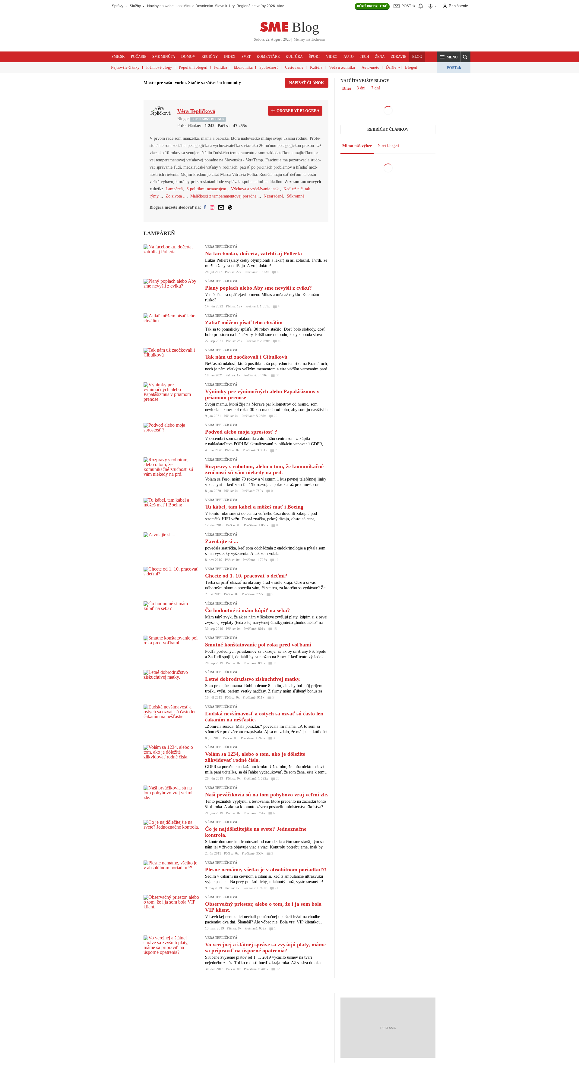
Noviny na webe (160, 6)
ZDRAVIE (398, 56)
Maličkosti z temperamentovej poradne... (225, 196)
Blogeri (411, 67)
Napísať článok (306, 82)
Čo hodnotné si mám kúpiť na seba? (247, 610)
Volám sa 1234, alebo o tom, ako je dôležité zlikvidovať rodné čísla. (255, 757)
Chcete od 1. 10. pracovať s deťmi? (246, 576)
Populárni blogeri (193, 67)
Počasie (138, 56)
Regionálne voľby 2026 (255, 6)
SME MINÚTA (163, 56)
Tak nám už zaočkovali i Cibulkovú (246, 357)
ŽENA (380, 56)
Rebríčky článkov (388, 129)
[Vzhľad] (432, 6)
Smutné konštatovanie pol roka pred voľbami (258, 645)
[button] (448, 56)
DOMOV (188, 56)
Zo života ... (176, 196)
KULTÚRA (294, 56)
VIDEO (331, 56)
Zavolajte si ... (221, 541)
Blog (305, 27)
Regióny (209, 56)
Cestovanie (294, 67)
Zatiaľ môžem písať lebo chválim (244, 322)
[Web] (230, 207)
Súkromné (295, 196)
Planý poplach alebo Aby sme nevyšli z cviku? (258, 288)
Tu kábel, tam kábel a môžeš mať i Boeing (254, 507)
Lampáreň (174, 189)
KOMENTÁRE (268, 56)
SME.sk (118, 56)
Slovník (221, 6)
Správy (118, 6)
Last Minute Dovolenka (194, 6)
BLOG (417, 56)
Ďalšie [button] (391, 67)
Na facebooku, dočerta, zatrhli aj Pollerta (253, 254)
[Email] (221, 207)
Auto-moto (370, 67)
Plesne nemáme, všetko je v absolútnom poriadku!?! (266, 870)
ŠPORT (314, 56)
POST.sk (454, 67)
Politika (220, 67)
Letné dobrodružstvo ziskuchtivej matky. (253, 679)
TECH (364, 56)
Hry (232, 6)
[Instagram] (212, 207)
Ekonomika (243, 67)
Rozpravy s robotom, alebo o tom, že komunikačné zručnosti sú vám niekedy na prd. (264, 469)
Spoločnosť (268, 67)
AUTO (348, 56)
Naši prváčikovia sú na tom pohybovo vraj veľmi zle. (266, 795)
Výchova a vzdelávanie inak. (255, 189)
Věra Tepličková (221, 246)
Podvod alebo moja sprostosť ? (241, 432)
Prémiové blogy (159, 67)
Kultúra (316, 67)
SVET (246, 56)
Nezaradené (273, 196)
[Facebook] (205, 207)
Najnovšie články (125, 67)
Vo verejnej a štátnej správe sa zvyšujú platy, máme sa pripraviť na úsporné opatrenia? (265, 948)
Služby (136, 6)
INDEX (230, 56)
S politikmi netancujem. (206, 189)
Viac (280, 6)
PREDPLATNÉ (372, 6)
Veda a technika (342, 67)
